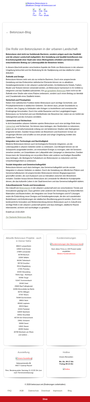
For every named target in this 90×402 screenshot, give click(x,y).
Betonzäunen (25, 188)
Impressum (57, 391)
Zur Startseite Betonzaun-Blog (18, 217)
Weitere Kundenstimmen (66, 254)
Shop (45, 399)
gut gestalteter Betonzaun (55, 91)
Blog (70, 391)
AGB (22, 391)
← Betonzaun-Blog (18, 32)
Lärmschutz (10, 126)
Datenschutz (33, 391)
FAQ (9, 391)
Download (45, 391)
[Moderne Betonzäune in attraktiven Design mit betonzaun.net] (41, 4)
